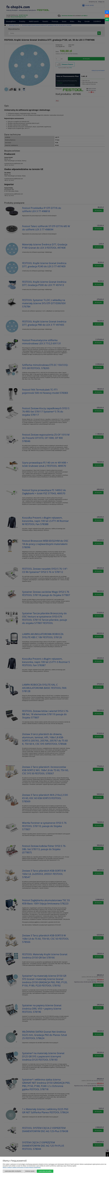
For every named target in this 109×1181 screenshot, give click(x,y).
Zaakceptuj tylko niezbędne (13, 1171)
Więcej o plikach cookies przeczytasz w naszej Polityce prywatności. (22, 1167)
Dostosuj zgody (29, 1171)
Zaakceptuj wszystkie (45, 1171)
